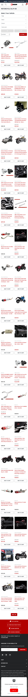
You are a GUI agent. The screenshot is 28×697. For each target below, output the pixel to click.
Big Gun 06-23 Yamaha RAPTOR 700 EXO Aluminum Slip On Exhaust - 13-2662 (7, 312)
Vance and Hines (4, 85)
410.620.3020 (4, 637)
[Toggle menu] (2, 5)
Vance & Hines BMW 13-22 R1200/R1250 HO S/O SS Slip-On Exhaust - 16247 (20, 88)
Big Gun (2, 245)
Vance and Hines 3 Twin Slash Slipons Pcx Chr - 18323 (20, 600)
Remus (2, 117)
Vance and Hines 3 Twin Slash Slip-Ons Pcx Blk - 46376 (20, 248)
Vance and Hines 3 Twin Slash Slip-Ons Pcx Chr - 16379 (20, 440)
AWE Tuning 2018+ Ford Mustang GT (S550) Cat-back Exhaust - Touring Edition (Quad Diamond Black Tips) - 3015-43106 (6, 409)
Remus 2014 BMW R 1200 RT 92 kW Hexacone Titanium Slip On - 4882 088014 (7, 376)
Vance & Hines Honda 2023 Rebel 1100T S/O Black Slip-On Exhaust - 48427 (21, 280)
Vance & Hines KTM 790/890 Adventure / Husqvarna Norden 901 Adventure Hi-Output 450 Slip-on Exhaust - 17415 (7, 90)
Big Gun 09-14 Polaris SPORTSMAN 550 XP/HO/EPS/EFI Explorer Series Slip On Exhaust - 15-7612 (7, 569)
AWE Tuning (3, 53)
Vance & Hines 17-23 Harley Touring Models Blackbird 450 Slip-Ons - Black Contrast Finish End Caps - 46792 (20, 122)
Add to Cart (7, 65)
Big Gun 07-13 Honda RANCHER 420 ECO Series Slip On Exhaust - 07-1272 (6, 504)
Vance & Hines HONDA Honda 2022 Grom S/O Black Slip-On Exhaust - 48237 (21, 312)
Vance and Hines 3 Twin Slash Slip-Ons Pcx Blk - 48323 (6, 536)
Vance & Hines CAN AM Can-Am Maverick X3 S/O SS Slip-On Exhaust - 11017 (7, 280)
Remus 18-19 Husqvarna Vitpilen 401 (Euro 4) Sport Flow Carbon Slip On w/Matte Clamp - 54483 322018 (7, 122)
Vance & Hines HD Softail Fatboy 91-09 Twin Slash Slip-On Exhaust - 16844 (6, 600)
